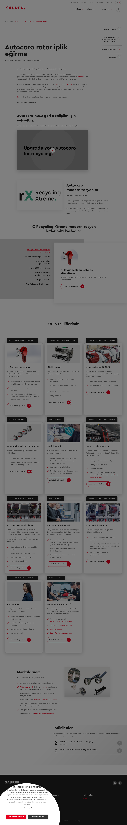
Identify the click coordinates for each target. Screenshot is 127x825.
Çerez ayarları (38, 817)
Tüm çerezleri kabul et (16, 816)
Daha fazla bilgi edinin (27, 808)
